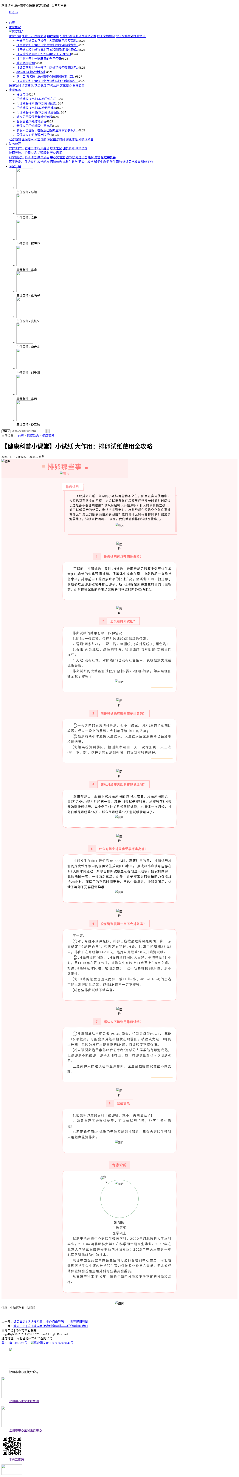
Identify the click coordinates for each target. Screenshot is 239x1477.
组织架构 (53, 36)
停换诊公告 (85, 139)
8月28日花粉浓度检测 (30, 72)
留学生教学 (101, 161)
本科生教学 (70, 161)
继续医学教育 (131, 161)
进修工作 (147, 161)
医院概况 (15, 27)
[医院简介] (16, 31)
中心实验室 (57, 157)
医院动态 (33, 435)
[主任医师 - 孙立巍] (24, 420)
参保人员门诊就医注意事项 (34, 125)
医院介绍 (15, 36)
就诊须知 (15, 139)
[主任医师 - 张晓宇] (24, 291)
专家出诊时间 (56, 139)
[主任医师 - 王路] (24, 265)
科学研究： (16, 157)
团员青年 (69, 148)
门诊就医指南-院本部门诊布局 (36, 99)
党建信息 (40, 85)
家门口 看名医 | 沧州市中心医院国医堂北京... (45, 76)
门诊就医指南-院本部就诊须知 (36, 103)
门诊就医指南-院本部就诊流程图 (37, 112)
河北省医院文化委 (84, 36)
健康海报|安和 (25, 63)
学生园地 (116, 161)
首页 (12, 22)
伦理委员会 (108, 157)
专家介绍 (15, 166)
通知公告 (56, 161)
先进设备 (81, 157)
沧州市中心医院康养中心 (25, 1430)
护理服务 (43, 152)
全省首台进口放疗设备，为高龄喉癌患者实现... (47, 40)
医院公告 (78, 85)
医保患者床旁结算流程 (31, 121)
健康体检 (72, 139)
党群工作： (16, 148)
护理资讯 (31, 152)
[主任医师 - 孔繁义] (24, 316)
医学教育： (16, 161)
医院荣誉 (40, 36)
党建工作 (31, 148)
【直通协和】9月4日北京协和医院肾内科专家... (47, 45)
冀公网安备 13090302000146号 (53, 1342)
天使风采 (56, 152)
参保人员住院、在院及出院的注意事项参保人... (47, 130)
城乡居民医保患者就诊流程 (34, 117)
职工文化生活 (125, 36)
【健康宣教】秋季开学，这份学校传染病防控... (47, 67)
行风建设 (43, 148)
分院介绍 (66, 36)
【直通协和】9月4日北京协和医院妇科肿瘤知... (47, 81)
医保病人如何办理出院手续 (34, 134)
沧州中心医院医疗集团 (24, 1401)
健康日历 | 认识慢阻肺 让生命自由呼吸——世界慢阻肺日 (50, 1321)
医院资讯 (140, 36)
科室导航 (40, 139)
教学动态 (43, 161)
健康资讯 (28, 85)
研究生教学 (85, 161)
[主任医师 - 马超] (24, 187)
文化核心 (66, 85)
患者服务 (15, 90)
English (13, 12)
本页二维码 (16, 1459)
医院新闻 (15, 85)
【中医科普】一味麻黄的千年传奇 (38, 58)
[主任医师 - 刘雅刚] (24, 368)
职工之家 (56, 148)
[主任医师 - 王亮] (24, 394)
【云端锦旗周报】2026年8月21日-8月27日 (43, 54)
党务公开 (53, 85)
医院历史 (28, 36)
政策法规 (81, 148)
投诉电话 (22, 94)
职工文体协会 (106, 36)
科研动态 (31, 157)
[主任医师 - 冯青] (24, 213)
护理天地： (16, 152)
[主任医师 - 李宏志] (24, 342)
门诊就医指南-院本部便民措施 (36, 108)
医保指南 (28, 139)
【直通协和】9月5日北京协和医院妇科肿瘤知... (47, 49)
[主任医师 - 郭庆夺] (24, 239)
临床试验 (94, 157)
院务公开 (15, 143)
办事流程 (43, 157)
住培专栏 (31, 161)
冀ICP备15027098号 (14, 1342)
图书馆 (70, 157)
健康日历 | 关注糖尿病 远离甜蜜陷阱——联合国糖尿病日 (50, 1326)
